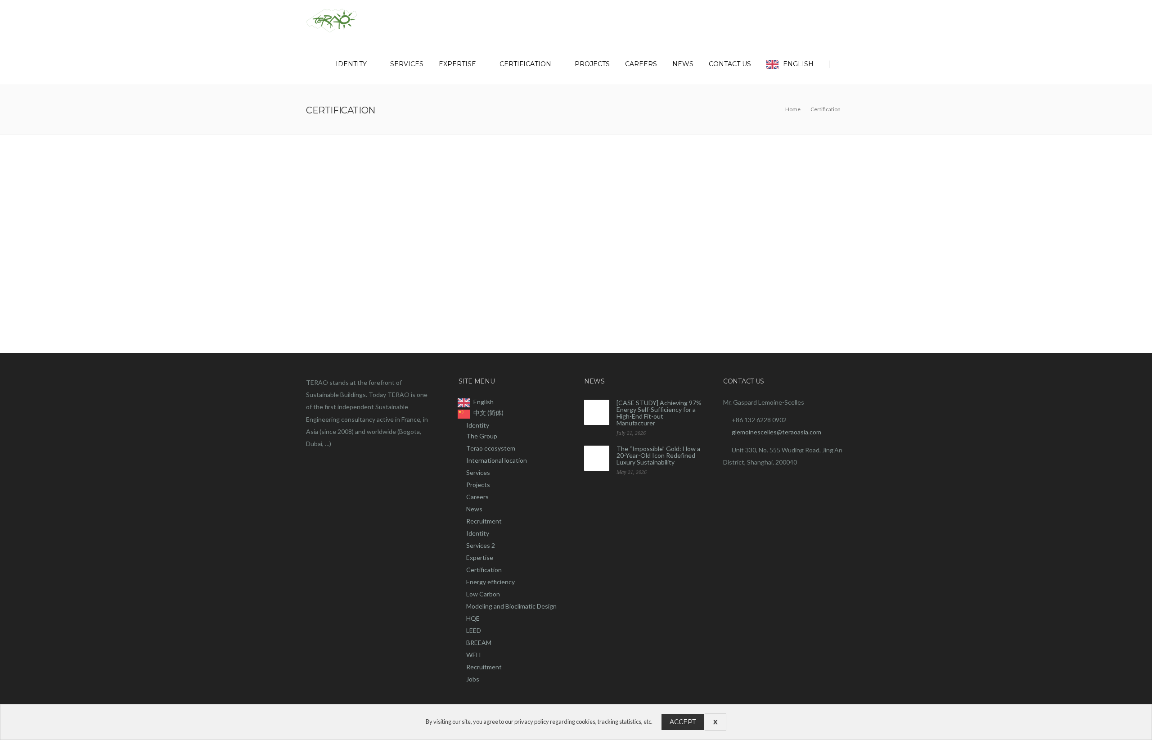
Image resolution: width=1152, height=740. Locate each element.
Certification (525, 64)
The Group (481, 436)
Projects (592, 64)
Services (406, 64)
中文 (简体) (488, 412)
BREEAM (478, 642)
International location (496, 460)
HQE (473, 618)
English (798, 64)
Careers (641, 64)
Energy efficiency (490, 582)
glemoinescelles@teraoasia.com (776, 432)
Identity (351, 64)
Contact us (730, 64)
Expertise (457, 64)
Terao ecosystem (490, 448)
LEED (473, 630)
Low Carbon (483, 594)
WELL (474, 655)
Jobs (472, 679)
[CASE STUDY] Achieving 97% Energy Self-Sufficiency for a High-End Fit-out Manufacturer (659, 413)
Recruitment (484, 521)
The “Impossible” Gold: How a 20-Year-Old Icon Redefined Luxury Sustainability (658, 455)
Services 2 (480, 545)
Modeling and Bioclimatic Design (511, 606)
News (682, 64)
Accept (683, 722)
